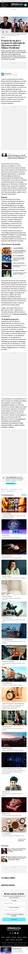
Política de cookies (22, 942)
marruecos (5, 489)
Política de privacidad (12, 942)
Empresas (19, 937)
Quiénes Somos (4, 5)
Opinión (25, 937)
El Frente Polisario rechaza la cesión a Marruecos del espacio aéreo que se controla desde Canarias (17, 858)
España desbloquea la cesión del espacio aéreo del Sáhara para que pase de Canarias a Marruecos (17, 157)
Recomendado (19, 939)
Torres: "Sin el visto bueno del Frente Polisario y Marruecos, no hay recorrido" (17, 850)
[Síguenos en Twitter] (12, 933)
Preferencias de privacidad (20, 945)
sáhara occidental (13, 489)
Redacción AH (8, 73)
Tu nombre (14, 900)
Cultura (7, 939)
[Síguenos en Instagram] (15, 933)
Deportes (12, 939)
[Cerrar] (26, 948)
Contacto (4, 945)
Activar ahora (10, 483)
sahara (3, 491)
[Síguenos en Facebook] (10, 933)
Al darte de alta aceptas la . (14, 914)
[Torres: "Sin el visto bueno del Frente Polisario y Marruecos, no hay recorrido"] (4, 851)
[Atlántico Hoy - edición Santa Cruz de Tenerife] (17, 4)
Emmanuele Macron (10, 491)
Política (3, 37)
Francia (21, 489)
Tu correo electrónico (14, 907)
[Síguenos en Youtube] (17, 933)
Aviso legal (3, 942)
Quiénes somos (10, 945)
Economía (13, 937)
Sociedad (8, 937)
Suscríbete (3, 6)
